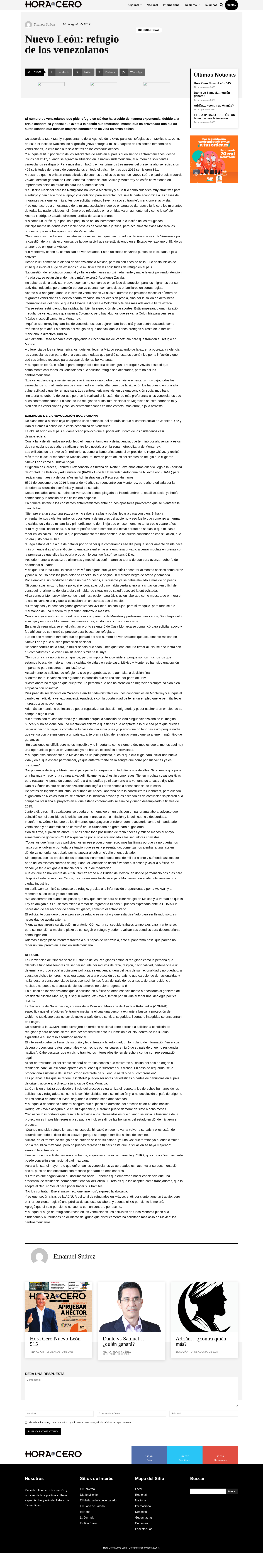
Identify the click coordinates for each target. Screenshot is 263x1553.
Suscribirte (220, 1447)
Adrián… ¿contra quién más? (214, 105)
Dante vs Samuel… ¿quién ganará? (123, 1341)
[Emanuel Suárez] (29, 24)
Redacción (37, 1351)
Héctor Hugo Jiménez (117, 1351)
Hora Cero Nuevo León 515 (212, 83)
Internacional (149, 30)
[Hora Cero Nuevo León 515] (58, 1307)
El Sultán (182, 1351)
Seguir (185, 1447)
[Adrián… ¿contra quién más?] (204, 1307)
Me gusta (149, 1447)
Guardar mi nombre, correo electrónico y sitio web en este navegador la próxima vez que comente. (80, 1422)
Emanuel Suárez (44, 24)
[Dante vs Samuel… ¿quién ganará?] (131, 1307)
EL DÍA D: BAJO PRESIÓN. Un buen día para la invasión (214, 117)
